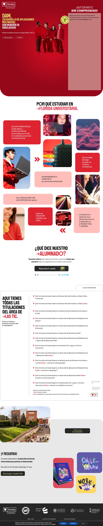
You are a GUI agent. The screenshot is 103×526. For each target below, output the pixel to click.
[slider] (47, 275)
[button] (8, 37)
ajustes (53, 524)
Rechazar (73, 523)
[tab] (89, 288)
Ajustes (83, 523)
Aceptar (63, 523)
